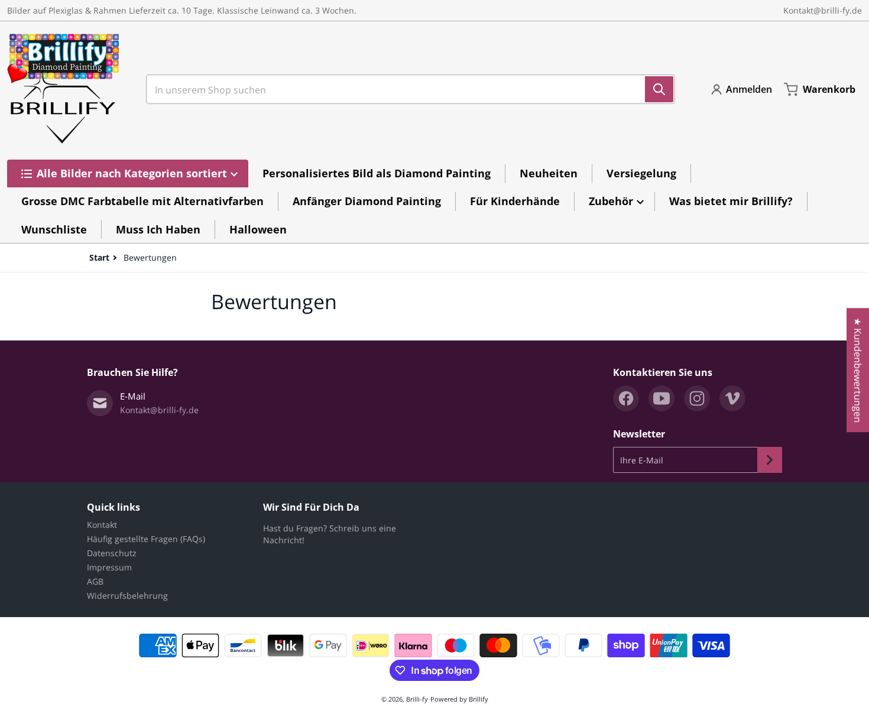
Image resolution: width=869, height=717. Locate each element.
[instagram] (697, 398)
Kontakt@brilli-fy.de (822, 10)
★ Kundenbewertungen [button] (857, 370)
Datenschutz (112, 553)
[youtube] (661, 398)
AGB (95, 581)
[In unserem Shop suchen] (659, 89)
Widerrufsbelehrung (127, 595)
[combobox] (406, 89)
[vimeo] (732, 398)
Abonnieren (769, 460)
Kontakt (102, 524)
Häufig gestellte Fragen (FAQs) (146, 538)
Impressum (109, 567)
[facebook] (626, 398)
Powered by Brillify (459, 699)
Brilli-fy (417, 699)
